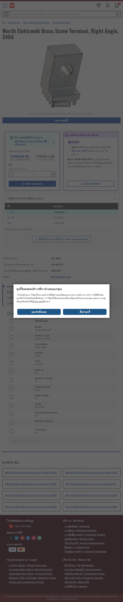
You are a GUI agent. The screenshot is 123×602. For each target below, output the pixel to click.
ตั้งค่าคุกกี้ (85, 312)
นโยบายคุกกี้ (38, 301)
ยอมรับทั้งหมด (39, 312)
